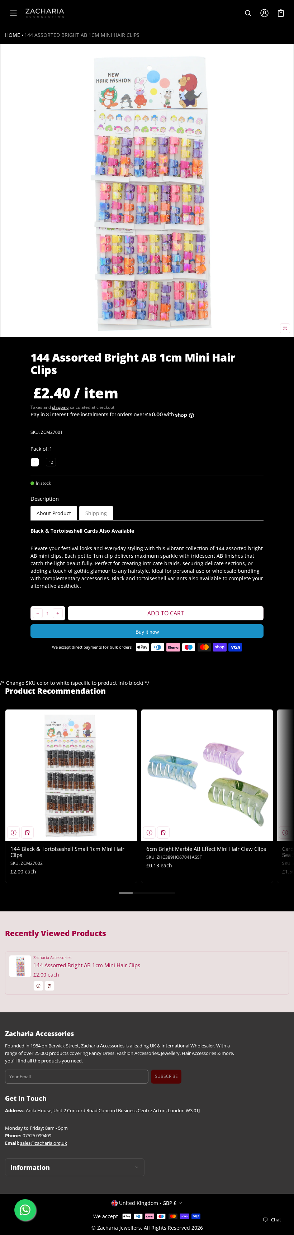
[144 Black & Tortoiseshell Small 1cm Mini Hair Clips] (71, 775)
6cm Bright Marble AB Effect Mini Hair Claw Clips (206, 848)
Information (30, 1167)
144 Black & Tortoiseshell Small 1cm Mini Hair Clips (67, 851)
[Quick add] (27, 832)
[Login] (264, 13)
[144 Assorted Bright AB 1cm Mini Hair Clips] (147, 973)
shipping (60, 407)
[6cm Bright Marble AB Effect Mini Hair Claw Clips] (207, 775)
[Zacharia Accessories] (45, 13)
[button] (248, 13)
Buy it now (147, 632)
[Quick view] (13, 832)
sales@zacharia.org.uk (43, 1143)
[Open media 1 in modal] (147, 190)
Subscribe (166, 1076)
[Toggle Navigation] (13, 13)
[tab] (53, 513)
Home (12, 35)
